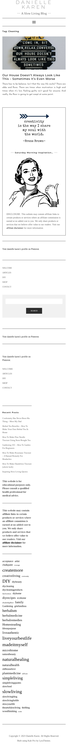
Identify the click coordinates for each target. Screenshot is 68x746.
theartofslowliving (11, 707)
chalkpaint (7, 564)
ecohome (21, 598)
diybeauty (17, 581)
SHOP (4, 282)
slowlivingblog (9, 696)
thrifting (26, 707)
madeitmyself (15, 644)
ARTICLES (6, 273)
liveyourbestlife (17, 638)
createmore (12, 570)
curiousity (25, 576)
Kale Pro (32, 741)
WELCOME (7, 268)
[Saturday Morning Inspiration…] (34, 182)
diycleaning (8, 586)
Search (34, 311)
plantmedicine (11, 673)
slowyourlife (8, 704)
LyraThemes (44, 741)
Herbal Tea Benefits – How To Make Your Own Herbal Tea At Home (15, 429)
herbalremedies (12, 620)
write (20, 711)
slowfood (7, 686)
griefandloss (20, 606)
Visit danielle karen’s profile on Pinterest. (21, 249)
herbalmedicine (12, 615)
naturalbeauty (9, 654)
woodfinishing (9, 711)
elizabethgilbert (8, 603)
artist (17, 561)
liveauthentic (10, 632)
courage (17, 565)
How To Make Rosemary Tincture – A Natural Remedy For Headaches (16, 456)
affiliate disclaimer (14, 228)
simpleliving (12, 678)
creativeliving (11, 575)
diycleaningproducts (12, 589)
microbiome (10, 650)
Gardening (7, 606)
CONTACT (6, 287)
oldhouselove (9, 669)
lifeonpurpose (9, 628)
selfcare (25, 674)
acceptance (7, 561)
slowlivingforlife (10, 700)
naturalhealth (10, 665)
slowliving (12, 691)
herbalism (9, 611)
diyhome (17, 593)
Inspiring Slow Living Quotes (15, 471)
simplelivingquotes (11, 682)
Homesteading (11, 624)
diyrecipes (9, 597)
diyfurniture (6, 594)
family (19, 602)
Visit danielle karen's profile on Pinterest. (20, 337)
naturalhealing (15, 659)
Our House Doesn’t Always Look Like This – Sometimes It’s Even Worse (31, 77)
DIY (4, 277)
